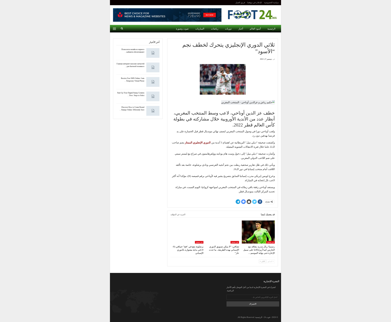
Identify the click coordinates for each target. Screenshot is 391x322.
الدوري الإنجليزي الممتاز (198, 142)
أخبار (240, 29)
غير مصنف (270, 242)
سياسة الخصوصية (271, 2)
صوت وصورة (182, 29)
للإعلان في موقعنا (254, 2)
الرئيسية (271, 29)
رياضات (214, 29)
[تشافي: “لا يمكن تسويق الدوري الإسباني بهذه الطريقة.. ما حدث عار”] (222, 232)
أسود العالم (255, 29)
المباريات (199, 29)
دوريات (228, 29)
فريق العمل (240, 2)
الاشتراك (252, 304)
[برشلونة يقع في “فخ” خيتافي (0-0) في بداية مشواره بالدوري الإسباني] (186, 232)
